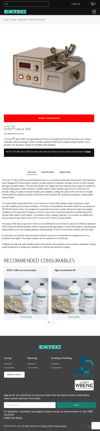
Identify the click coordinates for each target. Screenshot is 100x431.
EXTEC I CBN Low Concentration (21, 270)
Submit (76, 405)
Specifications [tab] (47, 172)
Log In (74, 4)
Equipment (8, 364)
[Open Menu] (94, 12)
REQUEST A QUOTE (14, 375)
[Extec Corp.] (15, 11)
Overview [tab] (31, 172)
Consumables (9, 368)
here (88, 151)
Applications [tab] (65, 172)
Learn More (26, 317)
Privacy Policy (61, 426)
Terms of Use (47, 426)
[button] (45, 322)
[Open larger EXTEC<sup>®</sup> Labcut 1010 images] (49, 69)
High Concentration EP (65, 270)
